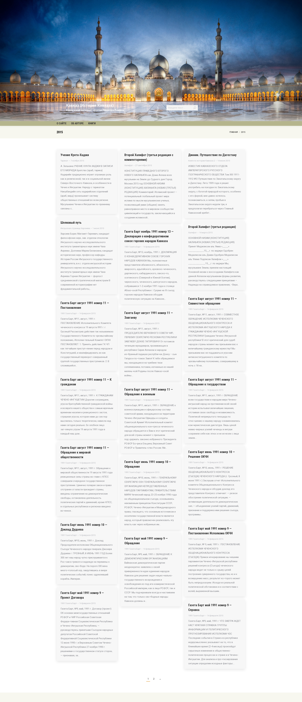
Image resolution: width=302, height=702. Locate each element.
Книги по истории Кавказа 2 (201, 160)
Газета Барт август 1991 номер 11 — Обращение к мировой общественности (85, 452)
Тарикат (64, 160)
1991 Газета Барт (132, 247)
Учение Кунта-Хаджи (75, 155)
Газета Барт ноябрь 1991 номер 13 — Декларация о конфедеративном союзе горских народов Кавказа (148, 236)
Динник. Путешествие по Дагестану (212, 155)
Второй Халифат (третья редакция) (212, 227)
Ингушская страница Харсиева (75, 228)
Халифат (128, 165)
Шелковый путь (71, 222)
